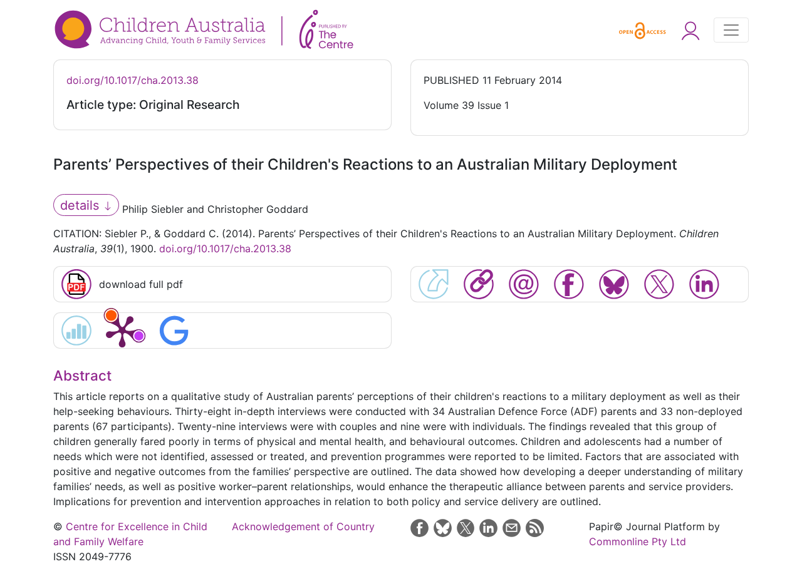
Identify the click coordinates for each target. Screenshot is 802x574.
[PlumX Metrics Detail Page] (122, 330)
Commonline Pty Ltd (637, 541)
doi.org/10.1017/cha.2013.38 (132, 80)
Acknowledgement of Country (303, 526)
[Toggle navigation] (731, 30)
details (81, 205)
